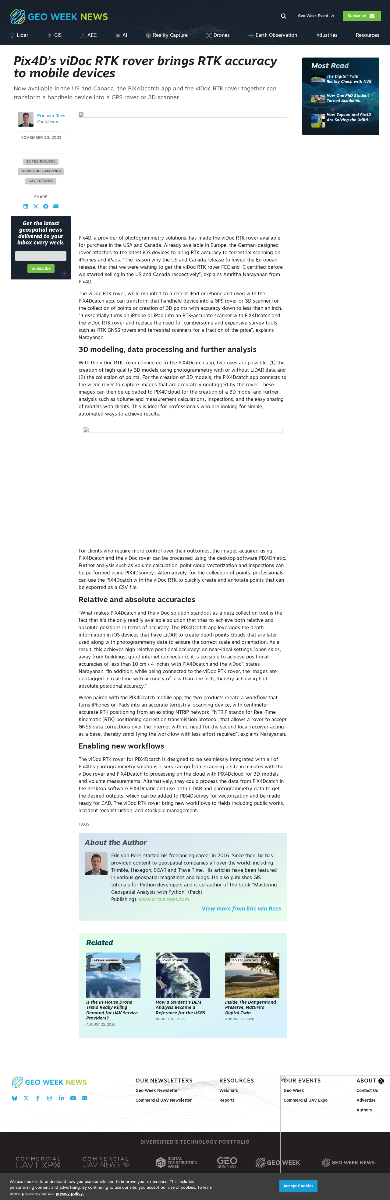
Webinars (228, 1091)
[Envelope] (84, 1098)
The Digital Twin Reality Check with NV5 (349, 79)
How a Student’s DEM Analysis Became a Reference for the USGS (181, 1008)
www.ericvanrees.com (164, 899)
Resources (236, 1081)
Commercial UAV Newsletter (164, 1101)
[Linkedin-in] (61, 1098)
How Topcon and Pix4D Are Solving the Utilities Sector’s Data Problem (349, 118)
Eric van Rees (51, 116)
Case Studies (174, 960)
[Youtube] (73, 1098)
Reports (227, 1101)
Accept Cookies (298, 1186)
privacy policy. (70, 1194)
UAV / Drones (40, 181)
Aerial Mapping (106, 960)
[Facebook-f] (38, 1098)
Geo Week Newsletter (157, 1091)
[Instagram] (49, 1098)
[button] (26, 206)
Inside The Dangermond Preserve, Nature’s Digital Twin (250, 1008)
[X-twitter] (26, 1098)
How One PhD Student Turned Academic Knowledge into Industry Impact (348, 99)
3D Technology (41, 161)
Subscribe (41, 268)
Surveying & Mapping (41, 171)
